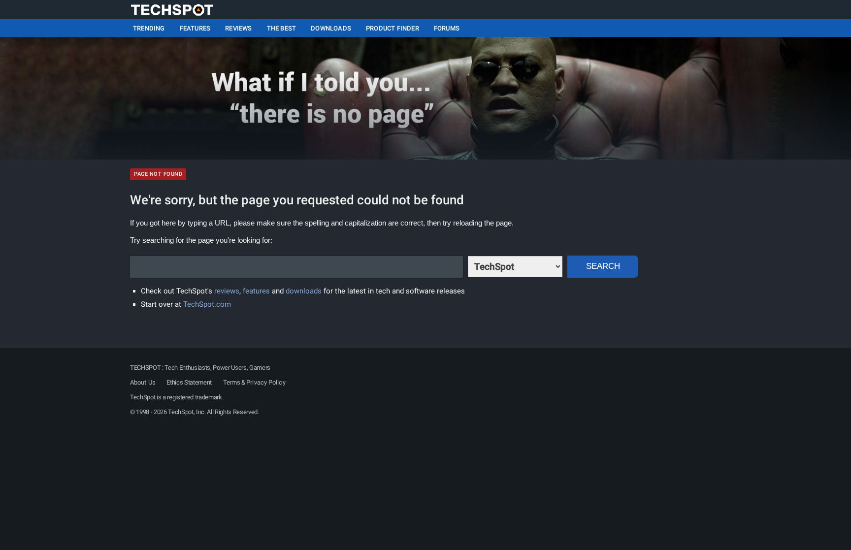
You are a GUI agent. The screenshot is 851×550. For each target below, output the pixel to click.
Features (195, 28)
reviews (226, 291)
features (256, 291)
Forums (446, 28)
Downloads (331, 28)
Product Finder (392, 28)
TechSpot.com (207, 304)
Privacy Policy (265, 382)
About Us (143, 382)
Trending (149, 28)
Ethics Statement (189, 382)
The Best (281, 28)
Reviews (238, 28)
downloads (304, 291)
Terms (231, 382)
